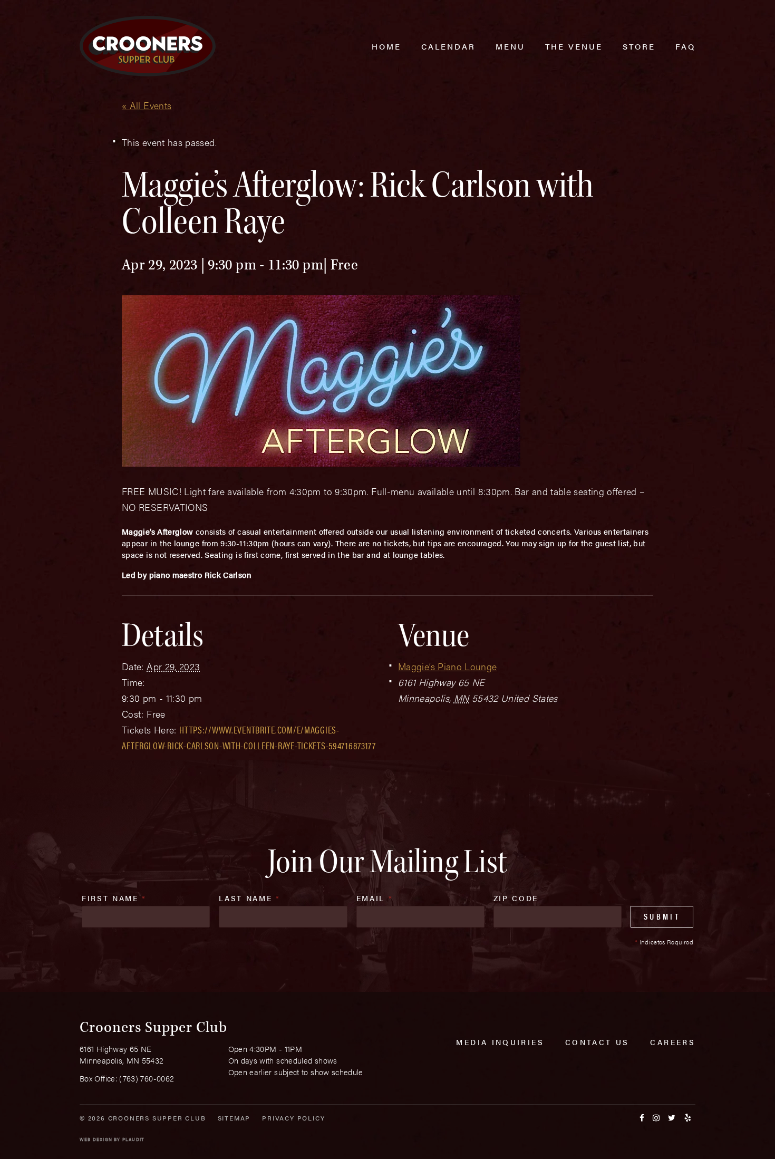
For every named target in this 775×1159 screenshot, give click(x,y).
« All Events (146, 105)
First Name (114, 898)
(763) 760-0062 (146, 1078)
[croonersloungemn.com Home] (148, 46)
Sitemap (234, 1118)
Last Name (249, 898)
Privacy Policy (293, 1118)
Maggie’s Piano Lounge (447, 666)
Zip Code (515, 898)
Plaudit (133, 1139)
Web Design (96, 1139)
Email (374, 898)
